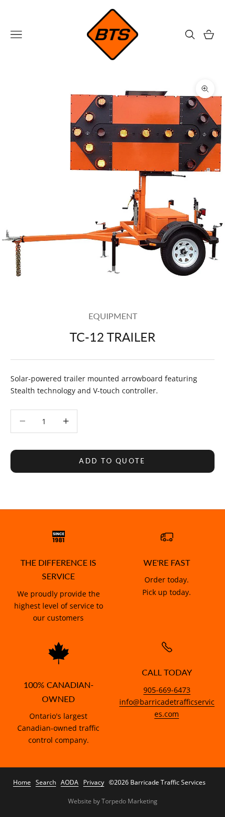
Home (22, 782)
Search (46, 782)
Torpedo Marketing (130, 801)
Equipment (112, 316)
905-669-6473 (166, 690)
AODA (69, 782)
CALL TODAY (167, 672)
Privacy (93, 782)
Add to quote (112, 461)
